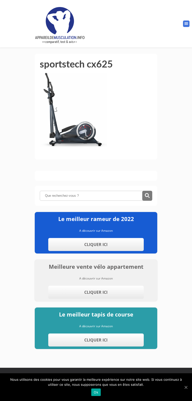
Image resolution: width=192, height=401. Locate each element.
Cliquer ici (96, 244)
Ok (96, 392)
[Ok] (185, 387)
